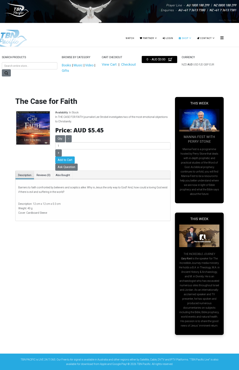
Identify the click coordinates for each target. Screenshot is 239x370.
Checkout (128, 64)
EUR (211, 64)
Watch (130, 38)
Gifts (65, 71)
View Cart (109, 64)
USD (196, 64)
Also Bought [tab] (63, 175)
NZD (184, 64)
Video (89, 65)
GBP (206, 64)
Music (78, 65)
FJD (201, 64)
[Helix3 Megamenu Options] (222, 38)
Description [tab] (24, 175)
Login (169, 38)
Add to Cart (65, 160)
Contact (205, 38)
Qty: (60, 138)
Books (66, 65)
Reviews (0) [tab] (43, 175)
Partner (148, 38)
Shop (184, 38)
